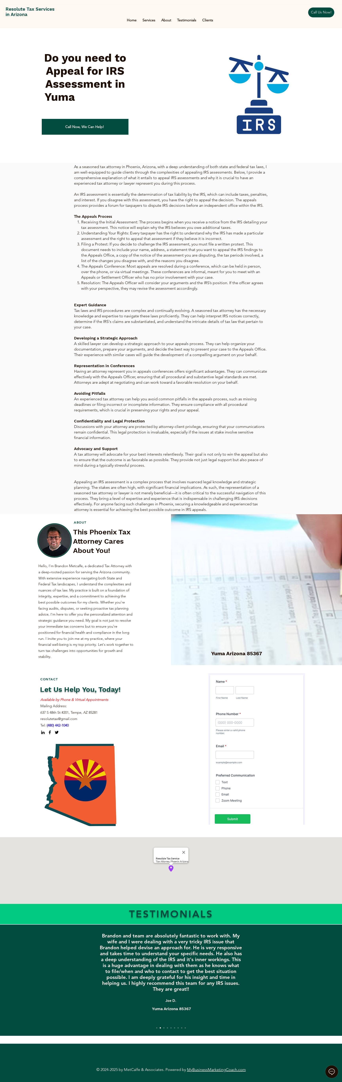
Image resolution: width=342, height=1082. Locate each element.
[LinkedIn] (42, 732)
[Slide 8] (181, 1027)
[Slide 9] (185, 1027)
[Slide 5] (171, 1027)
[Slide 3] (163, 1027)
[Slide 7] (178, 1027)
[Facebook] (49, 732)
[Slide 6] (174, 1027)
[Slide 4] (167, 1027)
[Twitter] (56, 732)
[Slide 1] (156, 1027)
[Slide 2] (160, 1027)
